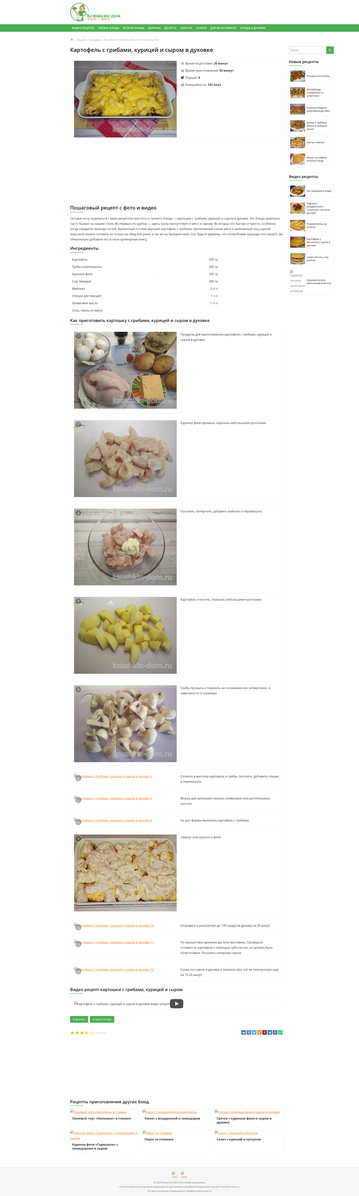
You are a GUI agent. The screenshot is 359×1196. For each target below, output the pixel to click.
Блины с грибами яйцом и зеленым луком (317, 126)
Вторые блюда (133, 28)
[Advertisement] (176, 173)
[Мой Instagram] (184, 1175)
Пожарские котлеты (318, 76)
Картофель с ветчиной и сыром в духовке (318, 242)
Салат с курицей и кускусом (239, 1139)
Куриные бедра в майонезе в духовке (318, 109)
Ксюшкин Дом (170, 1182)
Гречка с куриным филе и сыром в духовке (244, 1120)
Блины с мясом (315, 142)
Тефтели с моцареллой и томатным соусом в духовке (318, 208)
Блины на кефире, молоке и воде (317, 159)
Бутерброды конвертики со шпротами (315, 92)
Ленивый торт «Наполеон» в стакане (101, 1118)
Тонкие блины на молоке (317, 225)
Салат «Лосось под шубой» (317, 258)
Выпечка (154, 28)
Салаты (201, 28)
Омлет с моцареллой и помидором (172, 1118)
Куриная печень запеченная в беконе (319, 281)
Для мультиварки (223, 28)
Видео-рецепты (83, 28)
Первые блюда (108, 28)
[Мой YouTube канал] (175, 1175)
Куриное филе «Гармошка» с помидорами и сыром (95, 1146)
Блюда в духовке (253, 28)
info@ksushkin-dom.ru (198, 1191)
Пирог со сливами (159, 1139)
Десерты (170, 28)
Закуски (186, 28)
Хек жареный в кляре (319, 190)
